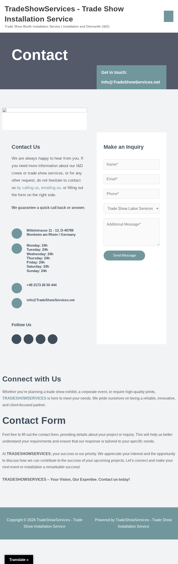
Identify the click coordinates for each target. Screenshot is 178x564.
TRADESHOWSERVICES (24, 398)
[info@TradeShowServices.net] (17, 303)
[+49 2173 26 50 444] (17, 288)
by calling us (28, 188)
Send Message (124, 255)
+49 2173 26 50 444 (42, 285)
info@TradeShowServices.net (130, 82)
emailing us (51, 188)
